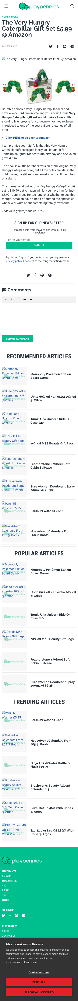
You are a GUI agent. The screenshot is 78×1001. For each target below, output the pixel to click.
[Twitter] (51, 46)
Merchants (9, 871)
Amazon (7, 876)
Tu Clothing (9, 880)
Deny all (39, 982)
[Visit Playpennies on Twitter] (3, 915)
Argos (5, 890)
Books (14, 16)
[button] (5, 299)
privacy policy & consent (20, 261)
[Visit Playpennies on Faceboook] (10, 915)
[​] (39, 317)
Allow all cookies (39, 992)
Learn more (30, 962)
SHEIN (5, 899)
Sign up (39, 245)
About (5, 930)
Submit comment (17, 338)
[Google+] (72, 46)
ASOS (5, 885)
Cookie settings (39, 972)
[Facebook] (58, 46)
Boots (5, 894)
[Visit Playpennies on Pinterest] (16, 915)
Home (5, 16)
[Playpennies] (39, 6)
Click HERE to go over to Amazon (28, 137)
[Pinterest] (65, 46)
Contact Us (9, 935)
